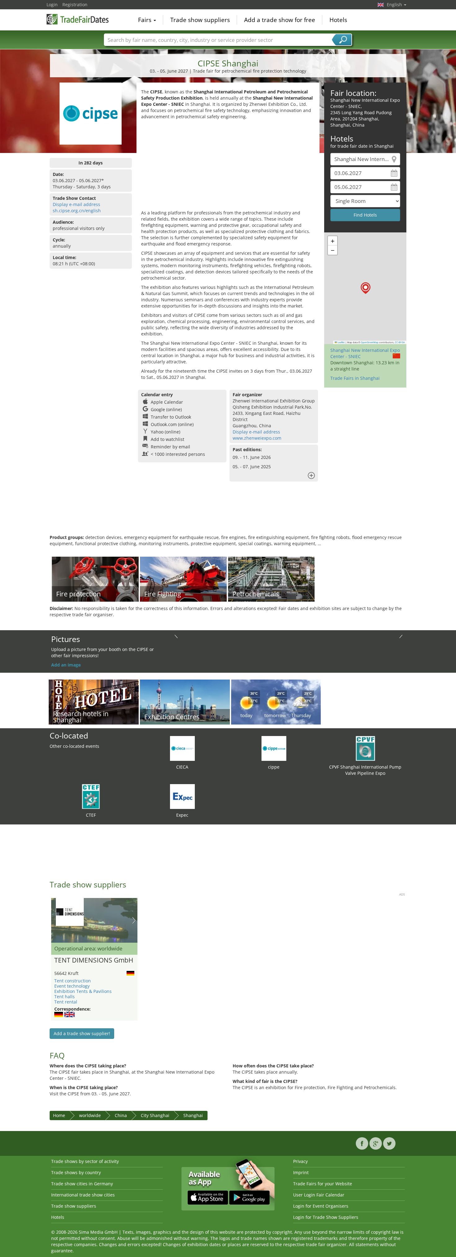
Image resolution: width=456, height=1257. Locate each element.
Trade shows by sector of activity (85, 1161)
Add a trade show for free (279, 20)
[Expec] (182, 796)
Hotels (338, 20)
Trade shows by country (76, 1172)
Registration (74, 4)
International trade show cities (83, 1195)
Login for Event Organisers (320, 1206)
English (395, 4)
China (121, 1115)
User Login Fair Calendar (318, 1195)
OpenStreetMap (369, 342)
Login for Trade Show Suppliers (325, 1217)
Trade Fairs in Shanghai (355, 378)
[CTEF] (91, 796)
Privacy (300, 1161)
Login (52, 4)
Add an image (66, 665)
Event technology (72, 986)
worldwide (90, 1115)
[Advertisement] (228, 166)
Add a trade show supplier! (82, 1033)
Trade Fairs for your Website (322, 1184)
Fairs (145, 20)
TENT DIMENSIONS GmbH (93, 960)
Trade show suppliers (200, 20)
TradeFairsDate (78, 19)
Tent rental (65, 1002)
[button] (365, 288)
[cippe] (274, 748)
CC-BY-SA (400, 342)
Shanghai (193, 1115)
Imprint (301, 1172)
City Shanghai (155, 1115)
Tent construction (72, 981)
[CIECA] (182, 748)
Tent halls (64, 996)
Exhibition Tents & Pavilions (83, 991)
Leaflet (341, 342)
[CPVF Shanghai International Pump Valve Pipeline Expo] (365, 748)
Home (59, 1115)
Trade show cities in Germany (82, 1184)
